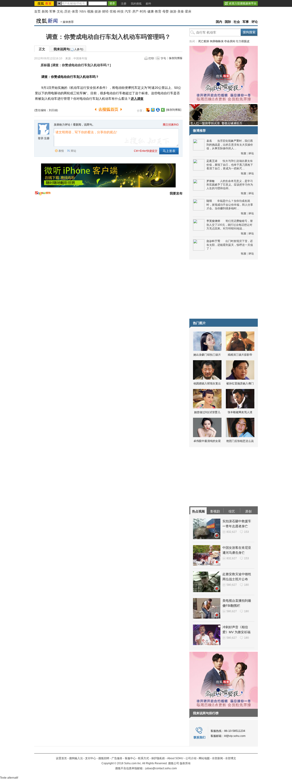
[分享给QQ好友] (153, 110)
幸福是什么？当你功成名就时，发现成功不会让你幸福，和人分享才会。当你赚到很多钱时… (229, 204)
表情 (61, 150)
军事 (52, 11)
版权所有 (185, 763)
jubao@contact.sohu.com (161, 768)
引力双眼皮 (243, 41)
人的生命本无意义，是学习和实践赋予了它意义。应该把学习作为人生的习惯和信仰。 (229, 184)
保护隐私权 (158, 758)
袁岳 (209, 140)
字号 (163, 58)
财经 (105, 11)
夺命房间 (229, 41)
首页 (37, 11)
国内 (219, 22)
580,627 (232, 584)
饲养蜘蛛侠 (217, 41)
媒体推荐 (68, 22)
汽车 (128, 11)
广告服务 (117, 758)
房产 (135, 11)
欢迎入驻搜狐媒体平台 (242, 3)
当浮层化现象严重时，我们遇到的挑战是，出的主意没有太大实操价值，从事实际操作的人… (229, 144)
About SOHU (175, 758)
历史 (67, 11)
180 (246, 584)
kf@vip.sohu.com (234, 736)
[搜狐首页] (44, 3)
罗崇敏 (210, 181)
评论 (254, 22)
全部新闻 (217, 758)
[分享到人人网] (158, 110)
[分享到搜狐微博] (148, 110)
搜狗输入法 (76, 758)
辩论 (73, 150)
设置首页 (61, 758)
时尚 (143, 11)
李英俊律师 (213, 221)
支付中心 (90, 758)
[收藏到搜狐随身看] (163, 110)
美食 (180, 11)
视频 (90, 11)
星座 (188, 11)
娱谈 (98, 11)
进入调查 (137, 98)
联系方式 (143, 758)
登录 (40, 138)
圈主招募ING (171, 124)
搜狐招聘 (103, 758)
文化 (60, 11)
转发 (243, 153)
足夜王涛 (211, 161)
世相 (113, 11)
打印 (151, 58)
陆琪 (209, 200)
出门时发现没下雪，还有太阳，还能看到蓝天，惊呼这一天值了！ (229, 244)
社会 (237, 22)
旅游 (173, 11)
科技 (120, 11)
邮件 (148, 3)
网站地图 (204, 758)
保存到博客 (175, 58)
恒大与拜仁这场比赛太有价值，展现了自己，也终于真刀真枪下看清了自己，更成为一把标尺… (229, 164)
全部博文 (230, 758)
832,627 (232, 531)
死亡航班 (203, 41)
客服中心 (130, 758)
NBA (82, 11)
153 (246, 531)
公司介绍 (190, 758)
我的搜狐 (136, 3)
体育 (75, 11)
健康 (150, 11)
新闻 (45, 11)
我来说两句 (68, 49)
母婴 (165, 11)
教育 (158, 11)
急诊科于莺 (213, 241)
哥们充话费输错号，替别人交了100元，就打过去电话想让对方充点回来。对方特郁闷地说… (229, 224)
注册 (123, 3)
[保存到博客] (173, 109)
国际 (228, 22)
